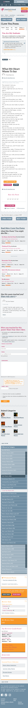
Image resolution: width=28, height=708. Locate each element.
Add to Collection (11, 181)
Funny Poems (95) (6, 467)
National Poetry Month (8, 572)
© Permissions (21, 208)
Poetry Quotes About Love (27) (10, 513)
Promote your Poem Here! (9, 584)
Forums (3, 703)
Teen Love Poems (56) (8, 531)
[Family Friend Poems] (8, 10)
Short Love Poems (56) (8, 525)
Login (3, 622)
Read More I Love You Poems (13, 228)
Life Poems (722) (6, 473)
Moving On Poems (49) (8, 502)
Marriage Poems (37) (7, 499)
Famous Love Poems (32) (9, 542)
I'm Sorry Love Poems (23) (9, 493)
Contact (3, 698)
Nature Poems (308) (7, 546)
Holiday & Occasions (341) (9, 470)
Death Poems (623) (7, 456)
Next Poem (21, 19)
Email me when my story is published (12, 393)
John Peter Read (6, 638)
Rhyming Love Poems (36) (9, 519)
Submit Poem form (9, 341)
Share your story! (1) (9, 49)
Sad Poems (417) (6, 551)
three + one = (5, 386)
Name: (3, 346)
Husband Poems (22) (7, 487)
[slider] (22, 29)
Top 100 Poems (6, 450)
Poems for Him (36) (7, 511)
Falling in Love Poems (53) (9, 485)
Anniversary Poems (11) (8, 479)
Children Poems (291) (8, 453)
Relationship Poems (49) (8, 516)
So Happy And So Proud (9, 237)
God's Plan (5, 270)
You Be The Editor (8, 649)
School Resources (6, 569)
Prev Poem (6, 19)
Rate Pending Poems (8, 613)
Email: (3, 352)
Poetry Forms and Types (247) (10, 566)
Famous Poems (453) (7, 461)
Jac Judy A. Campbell (7, 633)
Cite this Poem (10, 205)
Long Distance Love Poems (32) (10, 496)
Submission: (5, 360)
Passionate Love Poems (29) (9, 505)
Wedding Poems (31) (7, 537)
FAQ (14, 700)
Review (25, 11)
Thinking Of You (6, 246)
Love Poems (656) (7, 476)
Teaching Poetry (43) (7, 563)
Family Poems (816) (7, 458)
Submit (25, 8)
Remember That (6, 260)
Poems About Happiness (9, 665)
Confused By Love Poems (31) (10, 482)
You (3, 279)
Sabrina (7, 279)
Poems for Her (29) (7, 508)
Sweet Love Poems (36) (8, 528)
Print (16, 184)
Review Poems (16, 594)
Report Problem (10, 208)
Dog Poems (6, 676)
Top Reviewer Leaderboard (11, 628)
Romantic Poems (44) (7, 522)
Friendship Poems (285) (8, 464)
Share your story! (8, 296)
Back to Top (5, 443)
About (15, 698)
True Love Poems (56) (8, 534)
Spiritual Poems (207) (7, 554)
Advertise (20, 703)
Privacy (3, 700)
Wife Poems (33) (6, 540)
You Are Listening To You (10, 580)
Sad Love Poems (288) (8, 549)
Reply (4, 314)
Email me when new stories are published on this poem (14, 397)
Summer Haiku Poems (9, 669)
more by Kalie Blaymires (9, 77)
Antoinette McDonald (15, 269)
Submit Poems (6, 594)
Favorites (8, 184)
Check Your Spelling (7, 336)
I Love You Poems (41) (8, 490)
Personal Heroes (7, 672)
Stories (20, 702)
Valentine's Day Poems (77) (9, 560)
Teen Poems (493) (6, 557)
